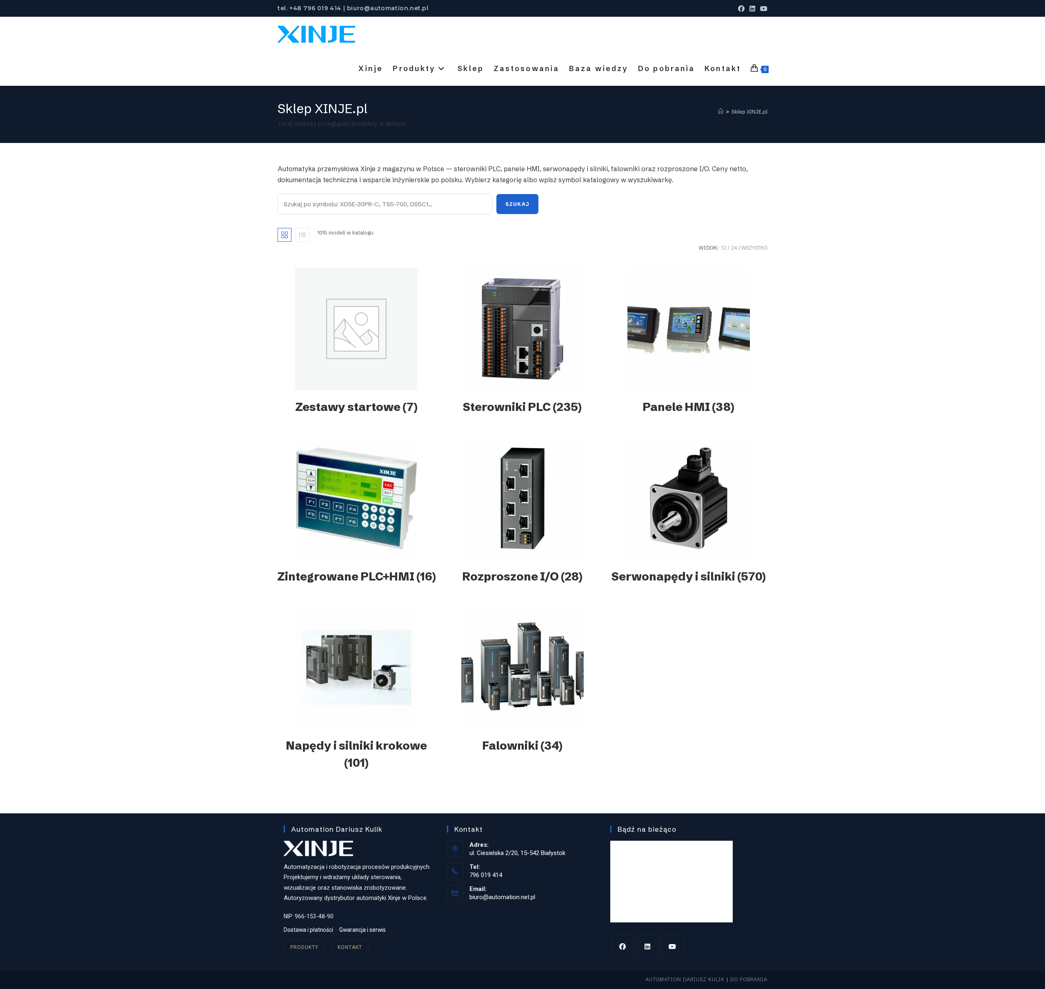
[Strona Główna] (720, 111)
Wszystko (754, 248)
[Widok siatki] (284, 235)
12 (723, 248)
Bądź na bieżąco (647, 829)
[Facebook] (622, 946)
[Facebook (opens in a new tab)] (741, 8)
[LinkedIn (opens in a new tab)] (752, 8)
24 (734, 248)
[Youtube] (672, 946)
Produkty (304, 947)
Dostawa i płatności (308, 929)
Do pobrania (748, 979)
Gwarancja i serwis (362, 929)
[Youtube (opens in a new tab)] (762, 8)
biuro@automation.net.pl (502, 897)
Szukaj (517, 204)
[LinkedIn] (647, 946)
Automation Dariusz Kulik (685, 979)
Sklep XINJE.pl (749, 111)
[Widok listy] (302, 235)
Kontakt (350, 947)
